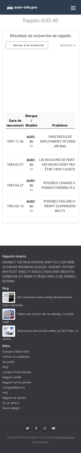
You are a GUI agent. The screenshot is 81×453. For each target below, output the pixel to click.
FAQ (5, 392)
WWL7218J (55, 276)
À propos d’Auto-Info (15, 351)
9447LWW (51, 272)
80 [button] (31, 146)
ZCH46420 (9, 267)
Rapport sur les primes (16, 382)
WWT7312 (52, 262)
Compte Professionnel (16, 372)
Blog (5, 367)
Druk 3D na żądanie (64, 437)
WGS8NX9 (25, 267)
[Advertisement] (40, 82)
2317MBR (25, 276)
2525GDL (40, 267)
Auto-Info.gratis (30, 437)
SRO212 (37, 272)
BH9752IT (9, 272)
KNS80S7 (9, 262)
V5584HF (54, 267)
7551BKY (68, 267)
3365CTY (24, 272)
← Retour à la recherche (27, 45)
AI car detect (10, 403)
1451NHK (23, 262)
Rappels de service (14, 398)
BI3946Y (8, 281)
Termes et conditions (16, 356)
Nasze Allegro (11, 408)
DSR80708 (9, 276)
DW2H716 (67, 272)
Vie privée (8, 362)
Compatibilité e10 (13, 387)
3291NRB (67, 262)
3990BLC (70, 276)
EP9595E (37, 262)
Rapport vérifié (11, 377)
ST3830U (39, 276)
